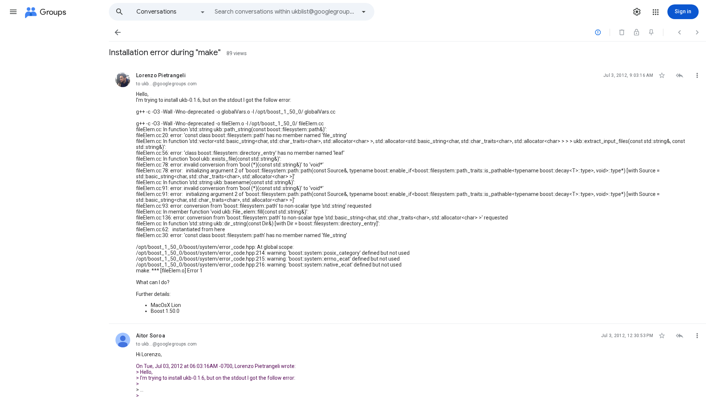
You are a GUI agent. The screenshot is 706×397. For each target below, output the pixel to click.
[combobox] (285, 11)
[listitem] (407, 194)
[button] (13, 12)
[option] (171, 11)
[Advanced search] (363, 11)
